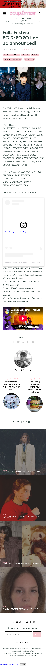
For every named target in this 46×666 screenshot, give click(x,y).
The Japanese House (12, 59)
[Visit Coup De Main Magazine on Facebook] (13, 622)
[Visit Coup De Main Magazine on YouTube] (17, 622)
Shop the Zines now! (9, 664)
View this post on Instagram (17, 232)
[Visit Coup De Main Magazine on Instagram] (20, 622)
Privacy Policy (22, 643)
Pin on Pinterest (23, 342)
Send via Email (33, 342)
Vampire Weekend (11, 55)
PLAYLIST (41, 13)
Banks (35, 55)
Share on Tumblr (28, 342)
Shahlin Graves (27, 50)
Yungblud (29, 59)
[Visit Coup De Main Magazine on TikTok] (23, 622)
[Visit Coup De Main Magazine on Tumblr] (30, 622)
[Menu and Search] (4, 13)
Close (23, 665)
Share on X (18, 342)
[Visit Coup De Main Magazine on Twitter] (27, 622)
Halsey (26, 55)
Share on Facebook (13, 342)
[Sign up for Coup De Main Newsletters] (33, 622)
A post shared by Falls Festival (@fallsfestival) (23, 262)
